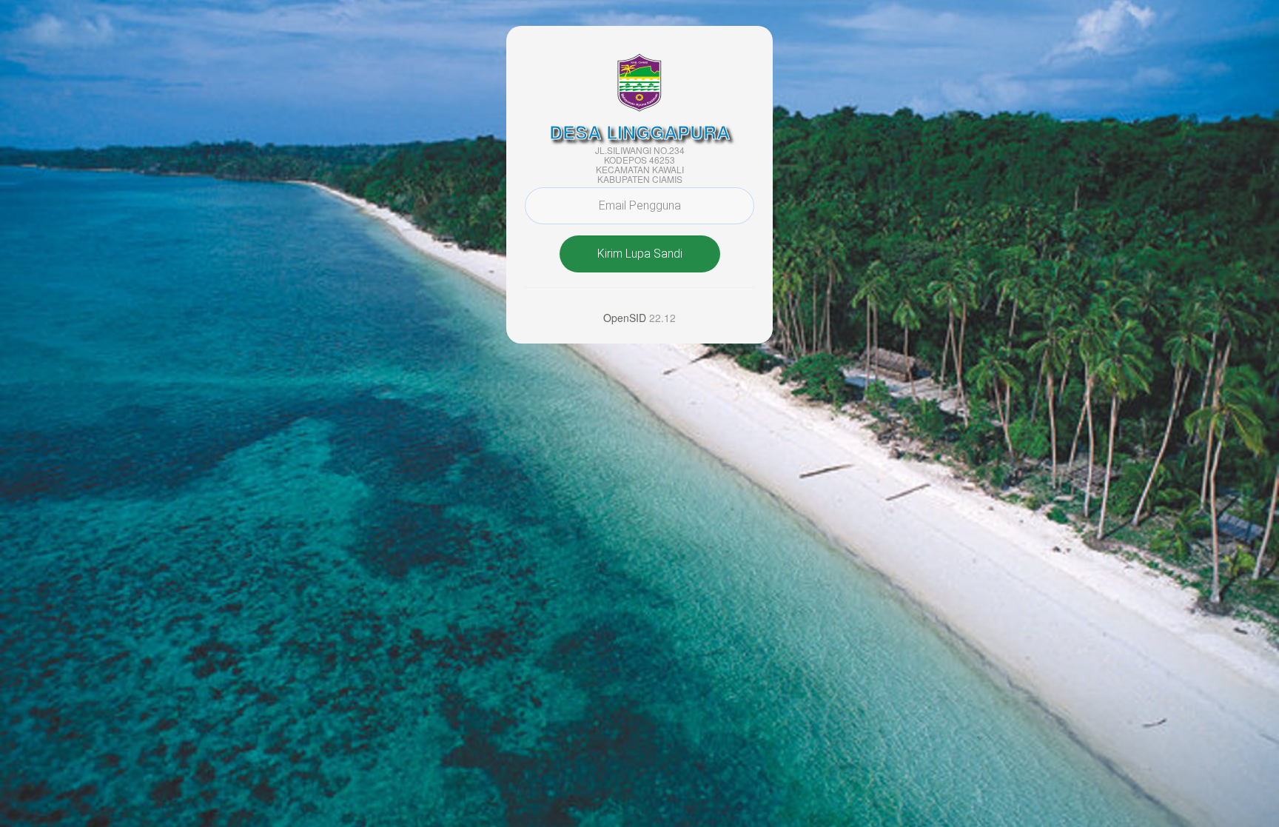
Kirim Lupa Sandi (639, 254)
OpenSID (624, 317)
